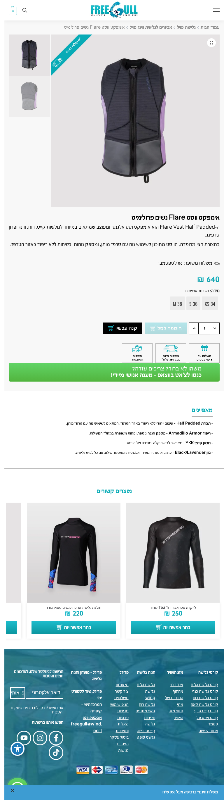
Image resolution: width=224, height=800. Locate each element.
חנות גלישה (142, 673)
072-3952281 (87, 718)
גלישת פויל (182, 27)
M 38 (173, 303)
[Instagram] (35, 738)
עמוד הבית (205, 27)
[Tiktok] (51, 752)
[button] (8, 10)
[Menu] (206, 10)
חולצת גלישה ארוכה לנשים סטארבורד (69, 608)
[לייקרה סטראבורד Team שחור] (168, 552)
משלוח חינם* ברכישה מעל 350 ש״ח (186, 792)
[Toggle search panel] (20, 10)
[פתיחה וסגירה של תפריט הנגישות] (13, 749)
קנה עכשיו (122, 328)
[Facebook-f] (51, 738)
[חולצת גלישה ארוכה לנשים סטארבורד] (69, 552)
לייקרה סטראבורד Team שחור (169, 608)
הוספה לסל (165, 328)
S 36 (189, 303)
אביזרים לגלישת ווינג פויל (146, 27)
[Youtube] (19, 738)
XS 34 (205, 303)
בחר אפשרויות (172, 627)
